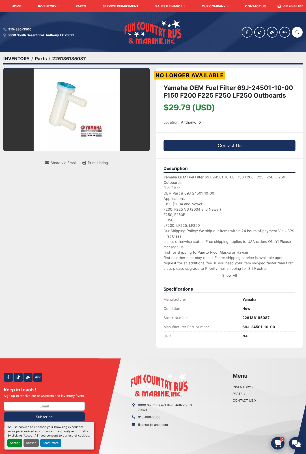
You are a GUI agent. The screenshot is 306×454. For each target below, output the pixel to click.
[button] (48, 6)
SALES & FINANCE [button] (169, 6)
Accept (15, 443)
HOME (16, 6)
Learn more (51, 443)
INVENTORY (47, 6)
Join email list (292, 6)
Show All (229, 275)
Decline (31, 443)
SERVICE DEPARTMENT (120, 6)
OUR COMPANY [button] (214, 6)
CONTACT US (255, 6)
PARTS (81, 6)
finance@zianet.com (153, 424)
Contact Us (229, 145)
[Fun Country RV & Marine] (159, 385)
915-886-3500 (20, 29)
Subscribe (44, 417)
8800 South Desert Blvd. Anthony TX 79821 (41, 35)
